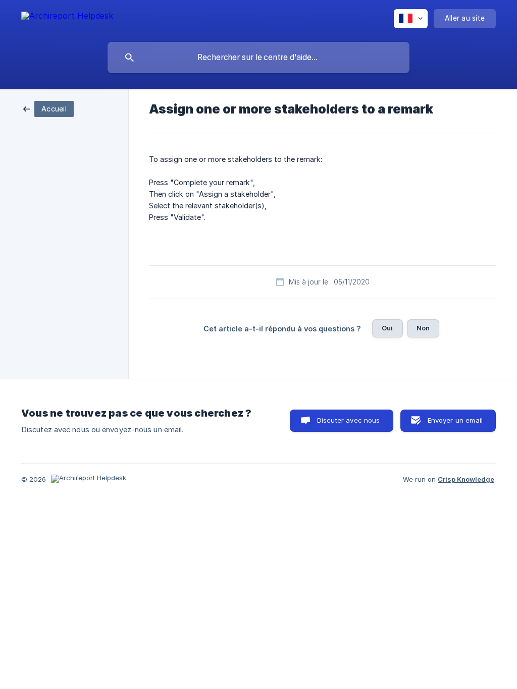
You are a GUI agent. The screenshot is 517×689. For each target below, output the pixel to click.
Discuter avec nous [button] (348, 420)
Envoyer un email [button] (455, 420)
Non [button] (423, 328)
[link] (48, 108)
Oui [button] (387, 328)
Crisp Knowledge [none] (466, 479)
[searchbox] (258, 57)
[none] (67, 17)
